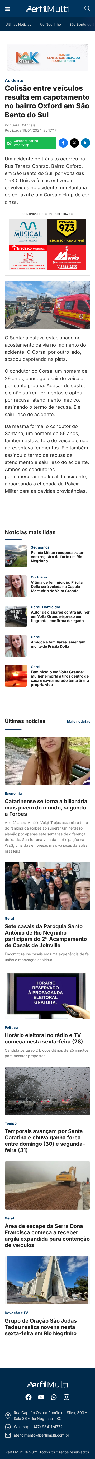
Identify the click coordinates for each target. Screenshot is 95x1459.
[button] (87, 8)
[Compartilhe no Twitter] (74, 143)
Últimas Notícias (18, 24)
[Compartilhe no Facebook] (63, 143)
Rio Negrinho (50, 24)
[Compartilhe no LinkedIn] (85, 143)
